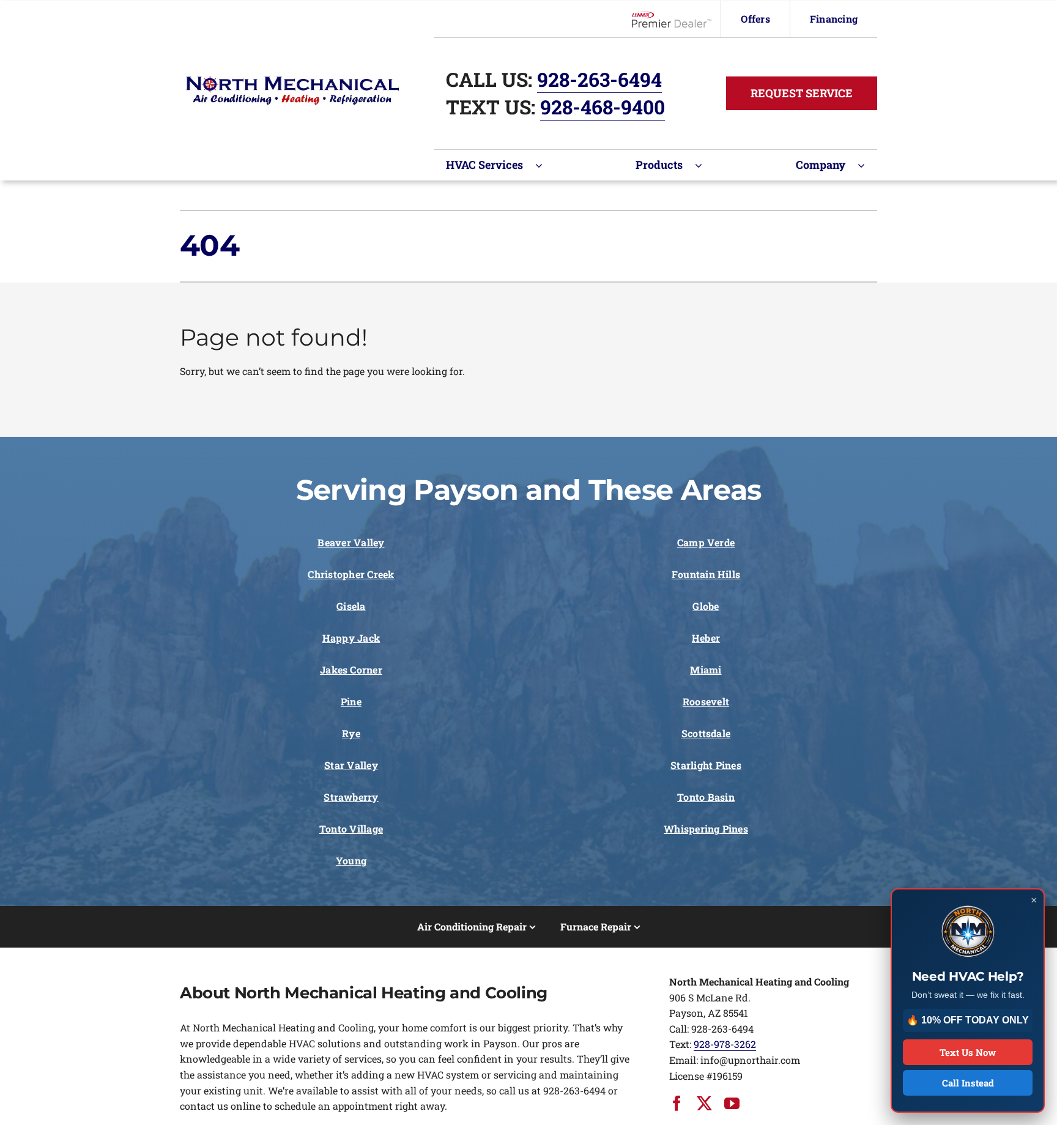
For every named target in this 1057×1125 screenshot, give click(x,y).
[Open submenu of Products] (704, 165)
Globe (705, 606)
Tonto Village (351, 828)
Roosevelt (706, 701)
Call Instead (968, 1083)
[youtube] (732, 1103)
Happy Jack (351, 637)
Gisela (350, 606)
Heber (706, 637)
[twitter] (704, 1103)
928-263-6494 (599, 79)
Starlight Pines (705, 765)
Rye (351, 733)
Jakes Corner (351, 669)
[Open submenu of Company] (867, 165)
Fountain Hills (706, 574)
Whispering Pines (706, 828)
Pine (351, 701)
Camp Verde (706, 542)
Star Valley (351, 765)
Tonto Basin (706, 796)
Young (351, 860)
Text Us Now (968, 1052)
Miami (705, 669)
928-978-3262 (725, 1044)
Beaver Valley (350, 542)
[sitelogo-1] (292, 80)
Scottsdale (705, 733)
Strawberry (351, 796)
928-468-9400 (602, 107)
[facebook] (676, 1103)
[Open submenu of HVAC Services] (545, 165)
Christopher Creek (351, 574)
